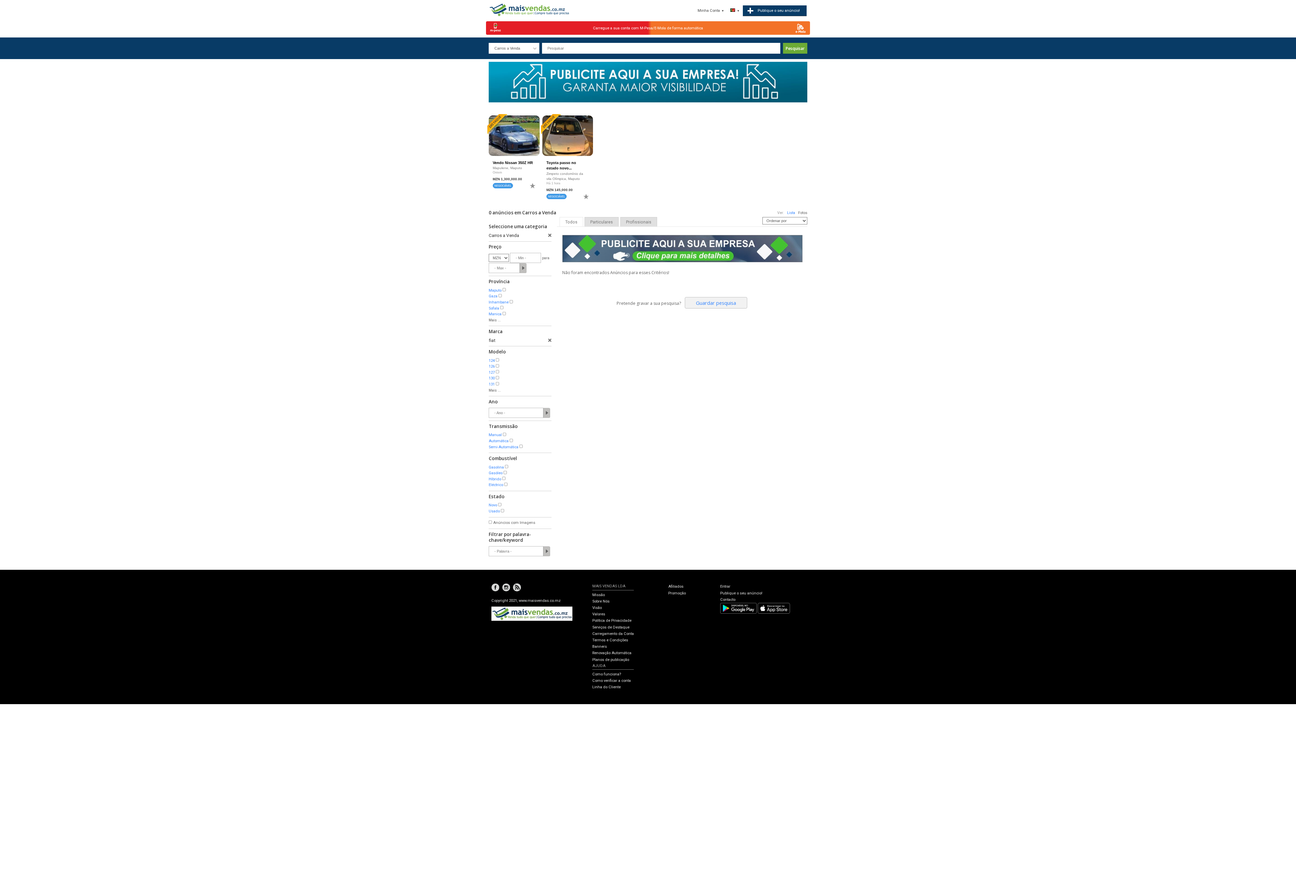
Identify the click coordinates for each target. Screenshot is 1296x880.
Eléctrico (496, 485)
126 (492, 366)
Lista (791, 213)
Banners (599, 646)
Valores (598, 614)
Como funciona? (606, 674)
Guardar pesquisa (716, 302)
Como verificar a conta (611, 680)
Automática (499, 441)
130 (492, 378)
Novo (493, 505)
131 (492, 384)
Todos (571, 222)
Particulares (601, 222)
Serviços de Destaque (610, 627)
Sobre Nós (601, 601)
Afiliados (675, 586)
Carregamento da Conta (613, 634)
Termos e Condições (610, 640)
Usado (494, 511)
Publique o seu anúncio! (741, 593)
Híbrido (495, 479)
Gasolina (496, 467)
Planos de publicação (610, 660)
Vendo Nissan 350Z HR (513, 163)
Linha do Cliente (606, 687)
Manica (495, 314)
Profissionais (638, 222)
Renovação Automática (611, 653)
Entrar (725, 586)
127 (492, 372)
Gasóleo (496, 473)
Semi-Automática (503, 447)
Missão (598, 595)
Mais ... (495, 320)
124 (492, 360)
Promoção (677, 593)
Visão (597, 608)
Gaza (493, 296)
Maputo (495, 290)
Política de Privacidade (611, 620)
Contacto (727, 599)
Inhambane (499, 302)
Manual (495, 435)
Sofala (494, 308)
